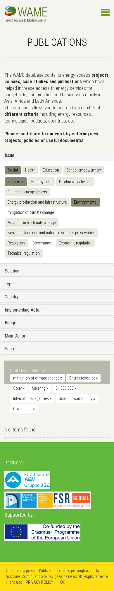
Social (13, 170)
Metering (40, 388)
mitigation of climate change (31, 212)
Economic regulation (75, 243)
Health (30, 170)
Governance (41, 243)
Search (11, 349)
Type (9, 283)
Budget (11, 323)
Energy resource (83, 378)
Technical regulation (24, 253)
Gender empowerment (83, 170)
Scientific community (77, 398)
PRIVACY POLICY (39, 582)
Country (12, 297)
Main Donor (15, 336)
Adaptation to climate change (32, 222)
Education (51, 170)
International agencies (32, 398)
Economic (16, 181)
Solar (19, 388)
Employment (41, 181)
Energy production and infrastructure (37, 202)
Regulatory (16, 243)
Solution (12, 271)
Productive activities (75, 181)
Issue (9, 155)
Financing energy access (27, 192)
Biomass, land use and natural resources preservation (51, 232)
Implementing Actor (23, 310)
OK (62, 582)
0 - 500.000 (66, 388)
